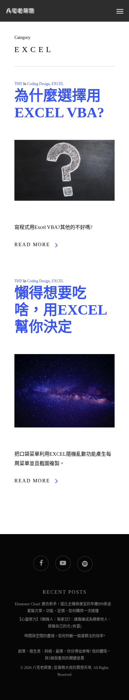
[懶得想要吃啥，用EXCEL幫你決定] (64, 444)
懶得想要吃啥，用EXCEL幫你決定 (60, 310)
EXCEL (58, 84)
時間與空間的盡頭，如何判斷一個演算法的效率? (64, 636)
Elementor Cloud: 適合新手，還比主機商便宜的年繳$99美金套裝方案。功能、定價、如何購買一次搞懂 (63, 605)
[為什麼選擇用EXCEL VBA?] (64, 217)
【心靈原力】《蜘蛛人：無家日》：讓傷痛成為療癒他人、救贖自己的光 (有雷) (64, 620)
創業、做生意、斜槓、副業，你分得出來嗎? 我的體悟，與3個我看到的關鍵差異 (64, 652)
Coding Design (38, 84)
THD (18, 84)
